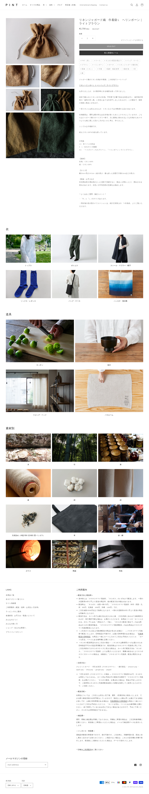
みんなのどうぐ (12, 620)
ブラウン (85, 65)
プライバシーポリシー (14, 632)
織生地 (126, 69)
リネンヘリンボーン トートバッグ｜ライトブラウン (99, 85)
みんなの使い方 (12, 624)
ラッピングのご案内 (13, 611)
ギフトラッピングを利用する (132, 40)
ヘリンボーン (99, 65)
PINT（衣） (86, 60)
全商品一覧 (10, 595)
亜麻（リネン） (88, 69)
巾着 (100, 69)
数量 (80, 34)
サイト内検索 (11, 603)
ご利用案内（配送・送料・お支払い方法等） (23, 607)
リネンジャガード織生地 (128, 65)
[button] (45, 4)
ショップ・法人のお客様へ (16, 628)
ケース (98, 60)
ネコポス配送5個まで (114, 60)
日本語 (26, 785)
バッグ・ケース (133, 60)
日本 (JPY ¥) (12, 785)
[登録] (45, 764)
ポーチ (111, 65)
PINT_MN (129, 787)
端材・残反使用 (113, 69)
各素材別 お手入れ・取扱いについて (20, 616)
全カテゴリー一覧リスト (15, 599)
